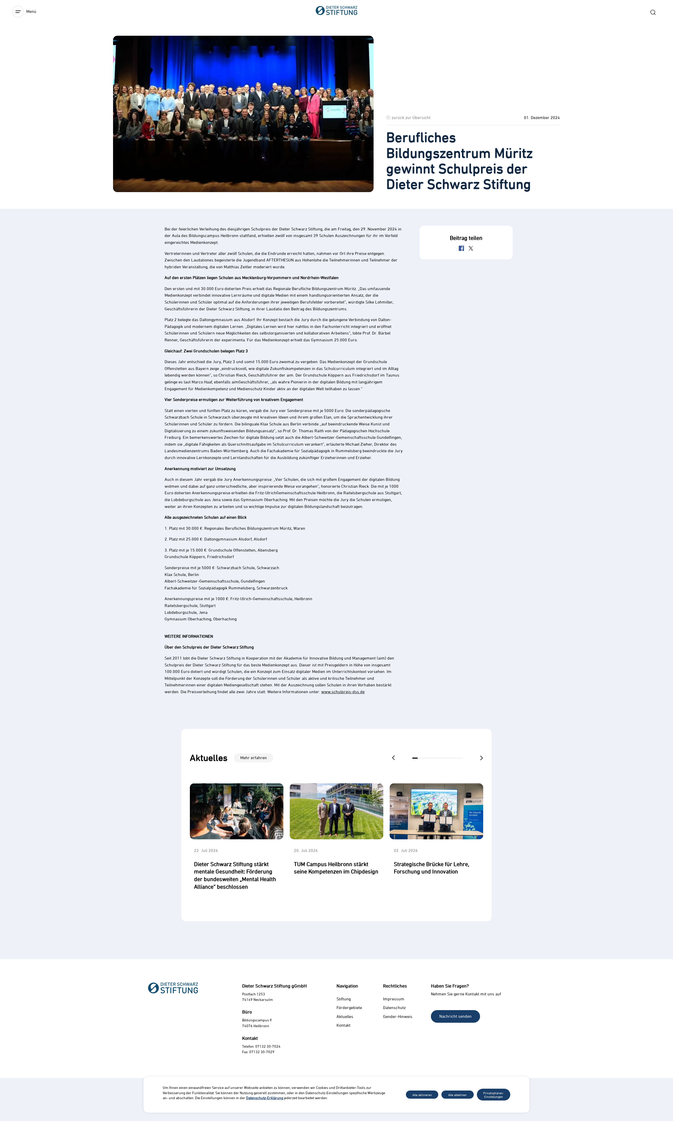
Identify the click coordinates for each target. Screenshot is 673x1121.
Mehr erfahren (253, 757)
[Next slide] (481, 758)
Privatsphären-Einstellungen (493, 1094)
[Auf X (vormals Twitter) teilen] (470, 248)
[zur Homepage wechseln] (336, 39)
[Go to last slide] (394, 758)
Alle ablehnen (457, 1095)
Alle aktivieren (422, 1095)
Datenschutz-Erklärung (264, 1098)
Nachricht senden (455, 1016)
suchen (653, 12)
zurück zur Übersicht (411, 117)
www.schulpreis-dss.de (343, 691)
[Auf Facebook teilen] (461, 248)
